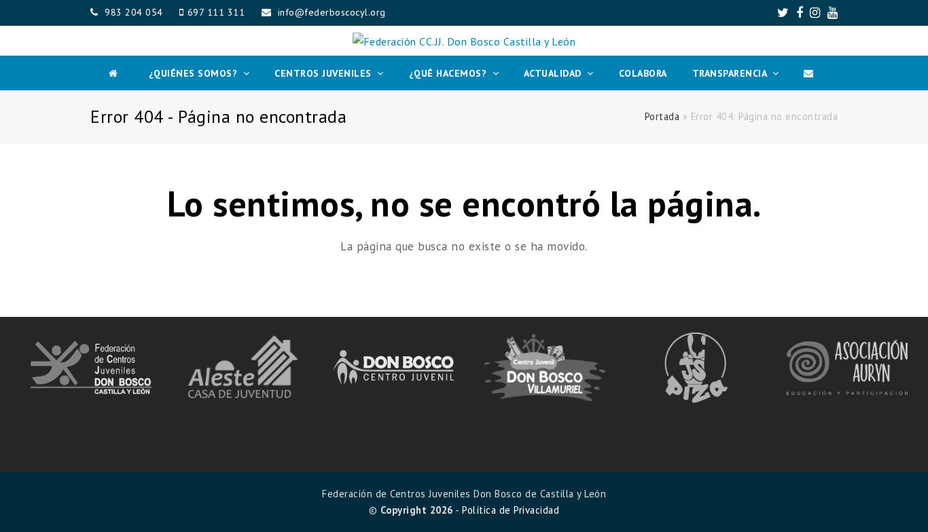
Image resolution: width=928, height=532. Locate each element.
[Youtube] (832, 13)
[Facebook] (800, 13)
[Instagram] (815, 13)
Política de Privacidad (510, 510)
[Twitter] (783, 13)
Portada (662, 116)
